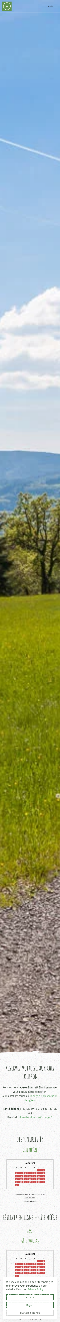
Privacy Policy (35, 1289)
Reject (30, 1305)
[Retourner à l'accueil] (7, 6)
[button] (53, 6)
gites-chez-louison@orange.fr (36, 1117)
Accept (30, 1297)
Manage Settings (30, 1312)
